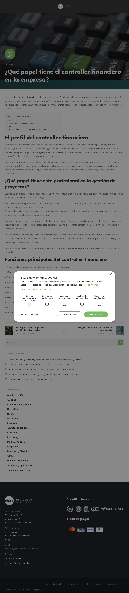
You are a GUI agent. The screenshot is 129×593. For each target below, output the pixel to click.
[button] (64, 289)
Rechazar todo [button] (69, 314)
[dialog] (64, 296)
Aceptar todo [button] (96, 314)
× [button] (111, 274)
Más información (93, 285)
